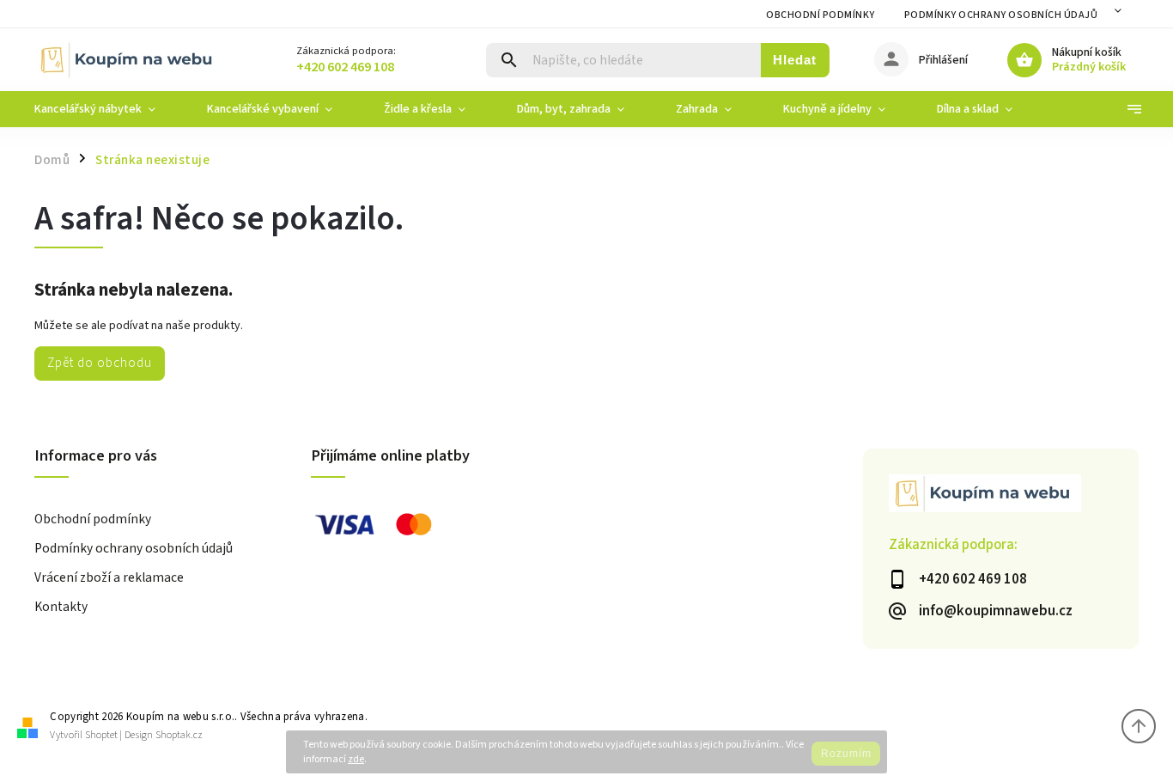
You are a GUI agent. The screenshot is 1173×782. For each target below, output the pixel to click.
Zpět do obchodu (99, 362)
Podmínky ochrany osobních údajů (1001, 15)
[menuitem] (107, 109)
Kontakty (61, 606)
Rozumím (846, 754)
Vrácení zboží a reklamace (109, 577)
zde (356, 759)
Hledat (795, 59)
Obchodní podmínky (820, 15)
